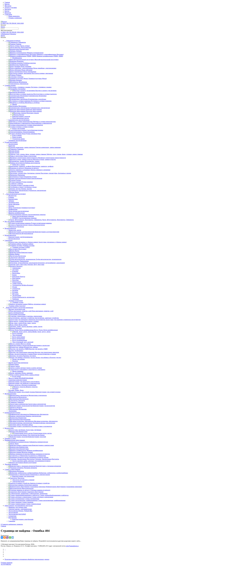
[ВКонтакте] (2, 537)
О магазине (8, 14)
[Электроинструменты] (5, 549)
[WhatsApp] (10, 537)
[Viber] (7, 537)
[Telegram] (12, 537)
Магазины (8, 6)
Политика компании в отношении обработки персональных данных (27, 559)
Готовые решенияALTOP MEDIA (6, 563)
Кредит (7, 11)
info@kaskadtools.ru (72, 546)
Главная (7, 2)
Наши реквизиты (14, 16)
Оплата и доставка (11, 7)
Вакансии (8, 12)
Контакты (8, 9)
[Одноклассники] (4, 537)
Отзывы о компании (15, 18)
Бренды (7, 4)
